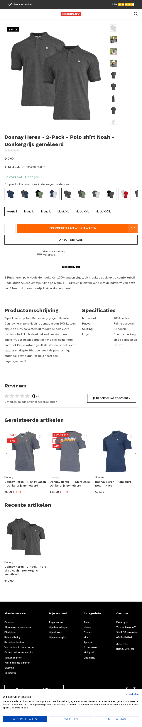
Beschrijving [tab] (71, 266)
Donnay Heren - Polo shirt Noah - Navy (113, 483)
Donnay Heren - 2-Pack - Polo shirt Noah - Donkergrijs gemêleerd (25, 570)
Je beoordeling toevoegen (111, 398)
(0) (21, 150)
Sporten (88, 642)
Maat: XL (63, 211)
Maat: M (29, 211)
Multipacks (90, 652)
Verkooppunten (13, 657)
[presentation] (7, 453)
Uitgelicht (89, 657)
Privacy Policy (12, 637)
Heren (87, 627)
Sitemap (9, 667)
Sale (86, 622)
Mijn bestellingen (58, 627)
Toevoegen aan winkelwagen (73, 228)
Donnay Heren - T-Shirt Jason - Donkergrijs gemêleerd (25, 483)
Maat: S (12, 211)
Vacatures (10, 672)
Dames (88, 632)
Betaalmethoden (14, 642)
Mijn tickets (55, 632)
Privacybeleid (132, 693)
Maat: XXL (82, 211)
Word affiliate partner (17, 662)
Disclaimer (10, 632)
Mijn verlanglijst (58, 637)
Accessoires (91, 647)
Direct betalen (71, 239)
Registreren (56, 622)
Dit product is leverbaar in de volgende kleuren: (37, 184)
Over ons (9, 622)
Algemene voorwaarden (18, 627)
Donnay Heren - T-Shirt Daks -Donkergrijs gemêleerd (71, 483)
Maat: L (46, 211)
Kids (86, 637)
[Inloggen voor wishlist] (133, 228)
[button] (7, 14)
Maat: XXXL (103, 211)
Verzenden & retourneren (19, 647)
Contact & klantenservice (18, 652)
